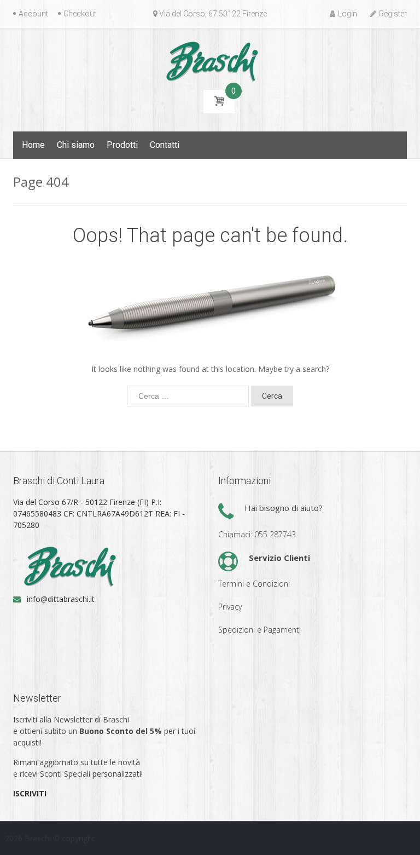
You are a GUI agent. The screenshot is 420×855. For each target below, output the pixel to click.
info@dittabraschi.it (61, 599)
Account (33, 13)
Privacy (230, 606)
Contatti (164, 145)
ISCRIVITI (29, 793)
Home (33, 145)
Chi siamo (76, 145)
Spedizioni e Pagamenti (259, 629)
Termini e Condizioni (254, 583)
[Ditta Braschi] (210, 60)
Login (347, 13)
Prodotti (122, 145)
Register (393, 13)
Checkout (79, 13)
